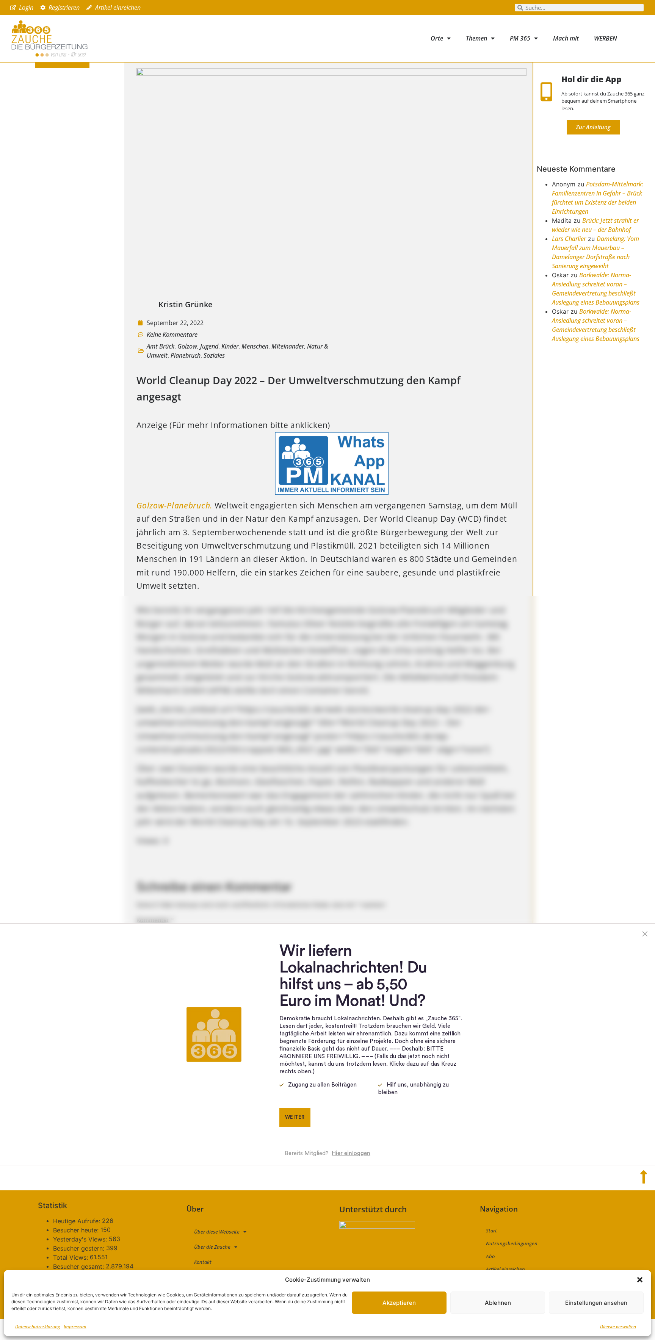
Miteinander (287, 346)
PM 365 (520, 38)
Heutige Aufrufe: (77, 1221)
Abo (490, 1256)
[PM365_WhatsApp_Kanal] (332, 491)
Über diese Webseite (217, 1231)
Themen (476, 38)
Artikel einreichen (505, 1269)
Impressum (75, 1326)
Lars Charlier (569, 239)
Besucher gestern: (79, 1248)
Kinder (229, 346)
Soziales (214, 355)
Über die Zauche (212, 1246)
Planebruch (186, 355)
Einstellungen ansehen (596, 1302)
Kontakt (203, 1262)
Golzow (187, 346)
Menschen (254, 346)
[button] (640, 1280)
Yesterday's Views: (81, 1239)
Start (491, 1230)
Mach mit (566, 38)
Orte (437, 38)
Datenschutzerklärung (37, 1326)
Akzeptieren (399, 1302)
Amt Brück (160, 346)
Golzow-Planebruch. (174, 505)
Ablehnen (498, 1302)
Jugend (209, 346)
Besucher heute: (76, 1230)
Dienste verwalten (618, 1326)
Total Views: (71, 1257)
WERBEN (605, 38)
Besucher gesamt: (79, 1266)
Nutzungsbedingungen (511, 1243)
